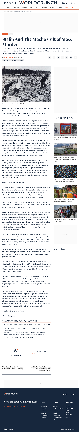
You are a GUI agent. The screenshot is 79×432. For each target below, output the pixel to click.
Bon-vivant (52, 8)
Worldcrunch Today (69, 409)
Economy (24, 8)
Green (38, 8)
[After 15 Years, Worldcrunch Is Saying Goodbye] (65, 129)
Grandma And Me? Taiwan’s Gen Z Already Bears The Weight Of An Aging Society (65, 159)
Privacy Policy (71, 429)
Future (31, 8)
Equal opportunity (56, 414)
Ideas (60, 8)
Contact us (56, 411)
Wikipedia (11, 316)
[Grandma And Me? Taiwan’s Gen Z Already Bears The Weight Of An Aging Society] (65, 149)
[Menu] (74, 3)
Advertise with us (57, 418)
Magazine (44, 406)
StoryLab (44, 413)
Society (44, 8)
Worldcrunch (6, 11)
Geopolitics (15, 8)
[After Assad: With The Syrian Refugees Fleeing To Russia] (65, 211)
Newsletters (69, 8)
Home (7, 8)
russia (10, 34)
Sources (43, 408)
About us (55, 406)
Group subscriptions (69, 414)
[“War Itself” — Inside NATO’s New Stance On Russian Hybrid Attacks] (65, 171)
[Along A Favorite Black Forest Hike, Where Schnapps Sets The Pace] (65, 191)
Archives (43, 411)
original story (13, 311)
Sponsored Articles (44, 416)
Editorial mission (58, 408)
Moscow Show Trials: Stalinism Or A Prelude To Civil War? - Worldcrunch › (24, 332)
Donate (67, 417)
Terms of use (64, 429)
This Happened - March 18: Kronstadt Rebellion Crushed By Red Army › (24, 334)
